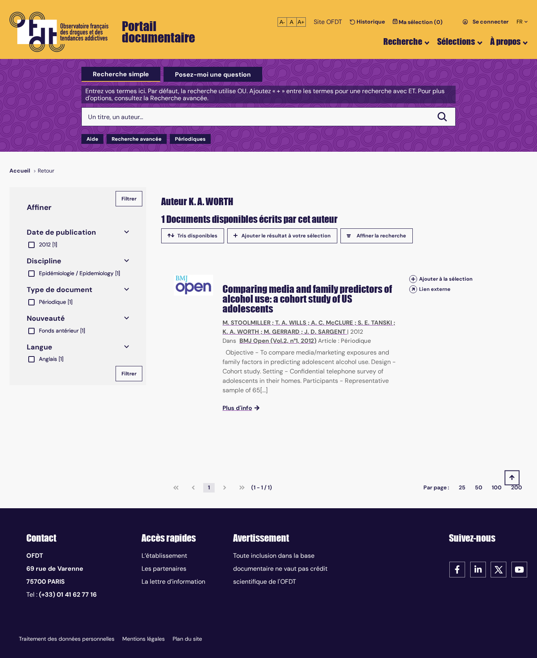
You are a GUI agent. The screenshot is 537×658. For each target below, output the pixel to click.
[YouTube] (519, 569)
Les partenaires (164, 568)
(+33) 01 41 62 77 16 (68, 594)
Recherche (402, 41)
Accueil (19, 170)
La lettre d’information (173, 581)
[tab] (120, 74)
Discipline (44, 261)
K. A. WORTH (241, 332)
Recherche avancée (137, 139)
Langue (39, 347)
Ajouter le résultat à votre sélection (286, 235)
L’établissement (164, 555)
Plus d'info (237, 408)
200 (516, 487)
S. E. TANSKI (375, 323)
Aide (92, 139)
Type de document (59, 289)
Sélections (456, 41)
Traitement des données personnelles (66, 638)
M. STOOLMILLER (246, 323)
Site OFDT (328, 22)
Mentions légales (143, 638)
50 (478, 487)
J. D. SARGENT (325, 332)
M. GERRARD (282, 332)
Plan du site (187, 638)
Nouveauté (46, 318)
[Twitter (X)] (498, 569)
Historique (370, 21)
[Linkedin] (478, 569)
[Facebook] (457, 569)
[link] (176, 488)
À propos (505, 41)
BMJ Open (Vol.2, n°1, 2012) (277, 341)
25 (462, 487)
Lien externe (435, 289)
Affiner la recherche (381, 235)
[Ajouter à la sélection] (413, 279)
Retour (46, 170)
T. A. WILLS (290, 323)
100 (497, 487)
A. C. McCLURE (332, 323)
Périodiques (190, 139)
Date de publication (61, 232)
